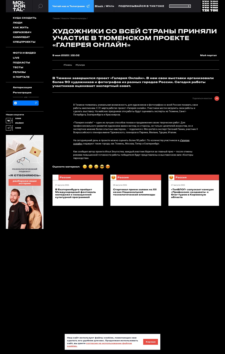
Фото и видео (24, 52)
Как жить (20, 27)
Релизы (19, 72)
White (110, 6)
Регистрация (22, 92)
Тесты (18, 67)
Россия (65, 177)
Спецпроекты (24, 41)
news (18, 118)
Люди (17, 22)
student (19, 123)
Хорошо (151, 342)
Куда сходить (24, 17)
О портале (21, 77)
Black (99, 6)
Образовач (22, 32)
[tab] (26, 87)
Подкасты (21, 62)
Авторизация (22, 87)
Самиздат (21, 37)
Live (16, 57)
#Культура (80, 65)
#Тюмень (68, 65)
